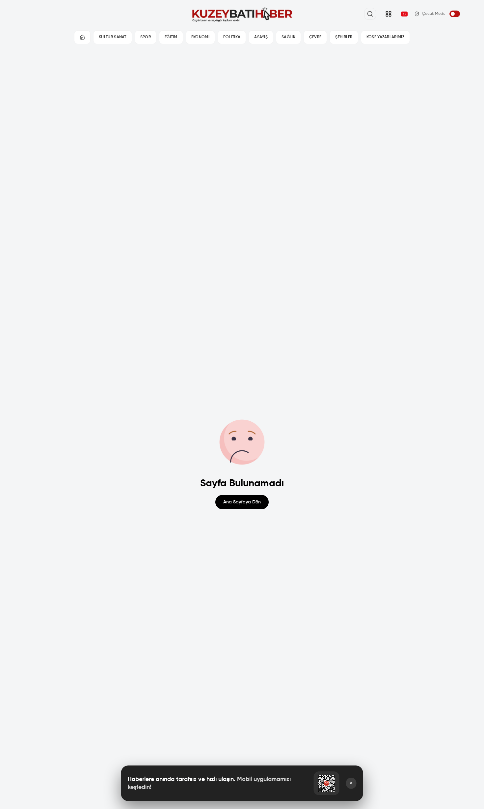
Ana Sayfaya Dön (242, 502)
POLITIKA (231, 37)
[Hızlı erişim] (388, 14)
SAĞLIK (288, 37)
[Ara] (370, 14)
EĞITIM (171, 37)
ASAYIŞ (261, 37)
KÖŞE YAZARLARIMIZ (385, 37)
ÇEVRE (315, 37)
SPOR (145, 37)
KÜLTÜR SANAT (112, 37)
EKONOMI (200, 37)
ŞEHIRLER (343, 37)
